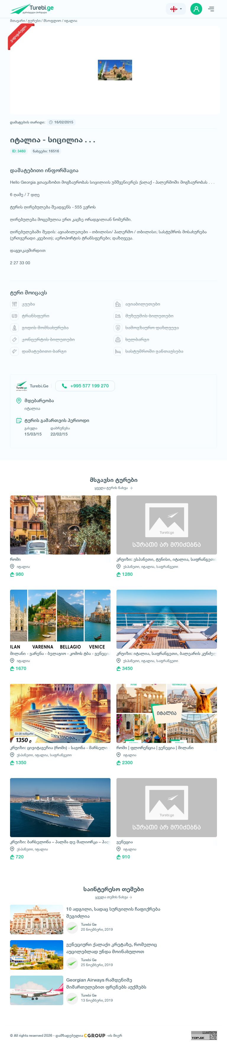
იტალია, (148, 566)
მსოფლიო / (53, 20)
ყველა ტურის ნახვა (112, 488)
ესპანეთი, (131, 566)
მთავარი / (18, 20)
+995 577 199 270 (89, 386)
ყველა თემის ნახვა (111, 897)
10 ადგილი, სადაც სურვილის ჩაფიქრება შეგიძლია (113, 912)
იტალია (70, 20)
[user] (196, 9)
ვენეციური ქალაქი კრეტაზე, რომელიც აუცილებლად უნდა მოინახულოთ (111, 948)
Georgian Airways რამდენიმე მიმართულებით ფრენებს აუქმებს (106, 983)
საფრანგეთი (167, 566)
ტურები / (35, 20)
